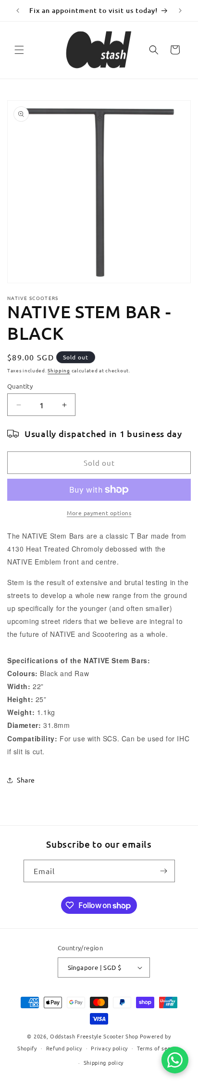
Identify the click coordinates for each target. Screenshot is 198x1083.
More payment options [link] (99, 513)
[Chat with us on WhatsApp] (174, 1060)
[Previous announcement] (17, 10)
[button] (19, 49)
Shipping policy (104, 1062)
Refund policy (64, 1048)
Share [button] (26, 779)
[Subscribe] (163, 871)
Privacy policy (109, 1048)
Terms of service (159, 1048)
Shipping (59, 370)
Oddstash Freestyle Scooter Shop (94, 1036)
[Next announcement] (180, 10)
